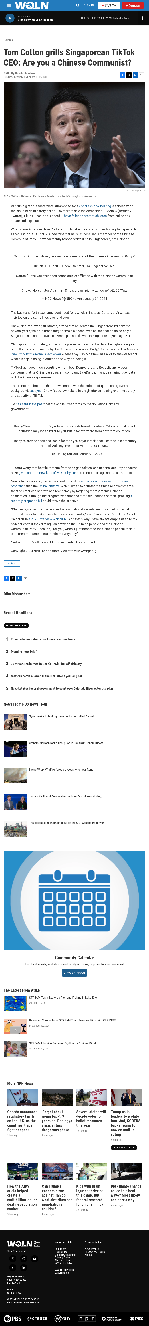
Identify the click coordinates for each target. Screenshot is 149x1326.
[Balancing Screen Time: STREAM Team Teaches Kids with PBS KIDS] (15, 1026)
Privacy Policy (63, 1257)
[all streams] (143, 18)
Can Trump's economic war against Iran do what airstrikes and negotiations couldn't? (57, 1197)
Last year (35, 391)
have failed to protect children (85, 216)
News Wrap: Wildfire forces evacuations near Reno (61, 769)
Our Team (60, 1249)
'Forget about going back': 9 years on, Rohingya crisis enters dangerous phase (57, 1121)
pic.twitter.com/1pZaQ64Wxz (106, 290)
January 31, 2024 (95, 299)
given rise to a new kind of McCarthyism (47, 473)
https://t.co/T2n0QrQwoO (89, 446)
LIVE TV (110, 5)
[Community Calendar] (74, 900)
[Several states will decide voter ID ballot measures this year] (91, 1097)
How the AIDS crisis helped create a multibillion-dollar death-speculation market (22, 1197)
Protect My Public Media (95, 1253)
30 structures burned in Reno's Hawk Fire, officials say (46, 664)
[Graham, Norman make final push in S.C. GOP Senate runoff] (15, 749)
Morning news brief (24, 651)
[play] (10, 18)
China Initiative (49, 486)
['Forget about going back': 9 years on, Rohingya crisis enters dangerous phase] (57, 1097)
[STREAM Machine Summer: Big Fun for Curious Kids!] (15, 1049)
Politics (8, 40)
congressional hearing (95, 206)
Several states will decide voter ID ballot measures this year (91, 1119)
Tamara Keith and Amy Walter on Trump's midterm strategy (66, 796)
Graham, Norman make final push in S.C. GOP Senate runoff (66, 743)
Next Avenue (92, 1249)
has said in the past (30, 404)
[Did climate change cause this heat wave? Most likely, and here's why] (126, 1171)
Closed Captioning (65, 1255)
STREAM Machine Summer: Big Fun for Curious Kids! (62, 1043)
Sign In (89, 5)
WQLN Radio (62, 1272)
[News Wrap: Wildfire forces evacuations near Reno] (15, 775)
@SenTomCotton (33, 426)
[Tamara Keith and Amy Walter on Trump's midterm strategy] (15, 802)
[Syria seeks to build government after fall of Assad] (15, 722)
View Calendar (74, 973)
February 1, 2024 (90, 454)
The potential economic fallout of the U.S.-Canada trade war (66, 823)
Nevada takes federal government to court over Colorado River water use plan (62, 688)
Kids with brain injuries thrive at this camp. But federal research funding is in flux (89, 1195)
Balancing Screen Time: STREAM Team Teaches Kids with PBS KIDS (72, 1020)
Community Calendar (74, 957)
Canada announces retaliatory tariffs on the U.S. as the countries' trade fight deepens (22, 1121)
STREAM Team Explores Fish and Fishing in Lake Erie (63, 997)
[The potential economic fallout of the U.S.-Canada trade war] (15, 829)
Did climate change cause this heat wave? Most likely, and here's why (126, 1193)
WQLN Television (64, 1270)
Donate (134, 5)
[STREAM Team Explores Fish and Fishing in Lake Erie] (15, 1003)
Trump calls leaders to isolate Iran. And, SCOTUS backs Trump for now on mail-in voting (125, 1123)
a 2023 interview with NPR (47, 519)
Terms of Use (62, 1260)
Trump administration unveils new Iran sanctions (43, 639)
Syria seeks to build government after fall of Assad (61, 716)
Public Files (61, 1252)
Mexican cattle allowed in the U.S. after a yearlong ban (47, 676)
